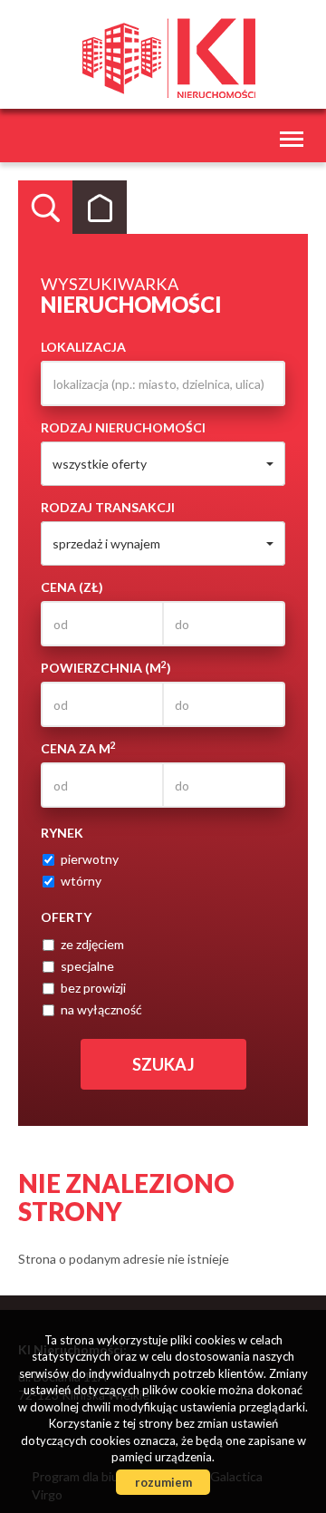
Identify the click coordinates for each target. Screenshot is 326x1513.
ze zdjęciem (92, 944)
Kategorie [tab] (99, 207)
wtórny (81, 880)
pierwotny (90, 859)
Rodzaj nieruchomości (123, 427)
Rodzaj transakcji (108, 507)
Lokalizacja (83, 346)
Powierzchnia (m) (106, 667)
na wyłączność (101, 1009)
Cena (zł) (72, 587)
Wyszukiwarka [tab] (45, 207)
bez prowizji (93, 987)
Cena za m (78, 748)
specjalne (87, 966)
